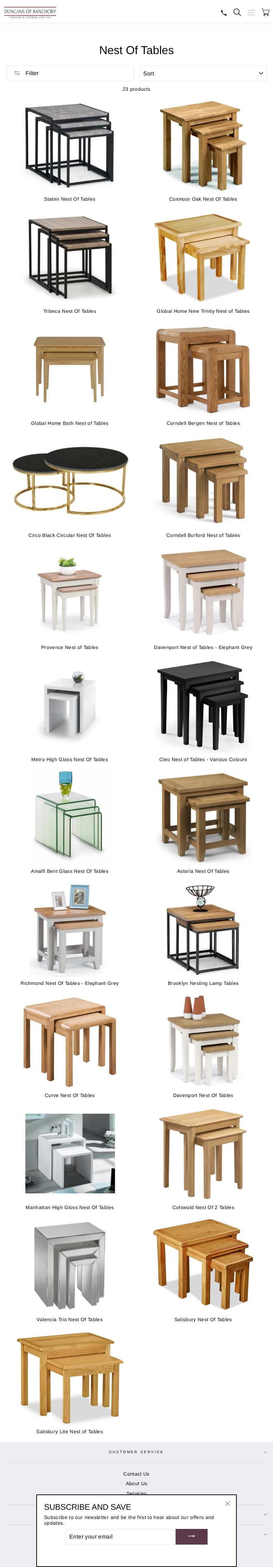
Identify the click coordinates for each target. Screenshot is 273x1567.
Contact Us (136, 1474)
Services (137, 1493)
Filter (31, 73)
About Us (137, 1483)
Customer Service (136, 1452)
